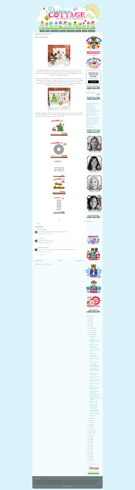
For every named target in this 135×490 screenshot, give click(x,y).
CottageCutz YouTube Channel (64, 83)
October (91, 332)
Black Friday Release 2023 (92, 103)
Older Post (79, 261)
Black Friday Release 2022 (92, 118)
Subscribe (93, 81)
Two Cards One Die (93, 383)
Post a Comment (40, 254)
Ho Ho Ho (91, 385)
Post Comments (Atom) (46, 264)
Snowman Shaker (93, 362)
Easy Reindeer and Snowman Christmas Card (94, 370)
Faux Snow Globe (93, 344)
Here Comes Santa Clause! (93, 402)
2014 (89, 450)
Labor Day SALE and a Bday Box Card (94, 411)
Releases (62, 31)
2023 (89, 324)
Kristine (40, 238)
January (91, 433)
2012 (89, 454)
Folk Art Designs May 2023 (92, 111)
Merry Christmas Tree (94, 394)
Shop (47, 31)
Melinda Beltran (42, 247)
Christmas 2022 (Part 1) (92, 121)
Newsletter (91, 31)
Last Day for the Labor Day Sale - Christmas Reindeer (94, 398)
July (90, 420)
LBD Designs (70, 31)
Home (42, 31)
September (92, 334)
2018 (89, 441)
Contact (84, 31)
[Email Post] (38, 223)
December (91, 328)
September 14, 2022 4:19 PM (44, 233)
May (90, 424)
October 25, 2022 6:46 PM (44, 251)
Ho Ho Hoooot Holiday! (94, 413)
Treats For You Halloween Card (93, 347)
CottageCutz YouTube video (62, 70)
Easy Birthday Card (93, 404)
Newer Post (39, 261)
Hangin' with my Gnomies (92, 337)
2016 (89, 446)
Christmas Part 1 (77, 70)
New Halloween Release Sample (93, 356)
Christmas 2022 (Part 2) (92, 120)
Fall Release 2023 (90, 107)
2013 (89, 452)
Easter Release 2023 (91, 113)
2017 (89, 444)
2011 (89, 456)
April (90, 426)
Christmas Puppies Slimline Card (93, 392)
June (90, 422)
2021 (89, 435)
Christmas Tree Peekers (68, 80)
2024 (89, 322)
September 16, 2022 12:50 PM (45, 242)
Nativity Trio (92, 353)
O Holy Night (92, 415)
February (91, 431)
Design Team (55, 31)
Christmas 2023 (90, 105)
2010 (89, 458)
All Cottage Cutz (90, 127)
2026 (89, 318)
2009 (89, 460)
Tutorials (78, 31)
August (91, 418)
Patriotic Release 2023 (91, 109)
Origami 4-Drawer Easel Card (93, 374)
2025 (89, 320)
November (91, 330)
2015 (89, 448)
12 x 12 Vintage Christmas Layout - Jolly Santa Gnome (94, 365)
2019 (89, 439)
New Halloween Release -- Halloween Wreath (94, 341)
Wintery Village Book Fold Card (94, 388)
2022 (89, 326)
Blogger (70, 486)
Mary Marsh (41, 229)
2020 (89, 437)
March (91, 428)
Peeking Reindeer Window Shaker (93, 407)
